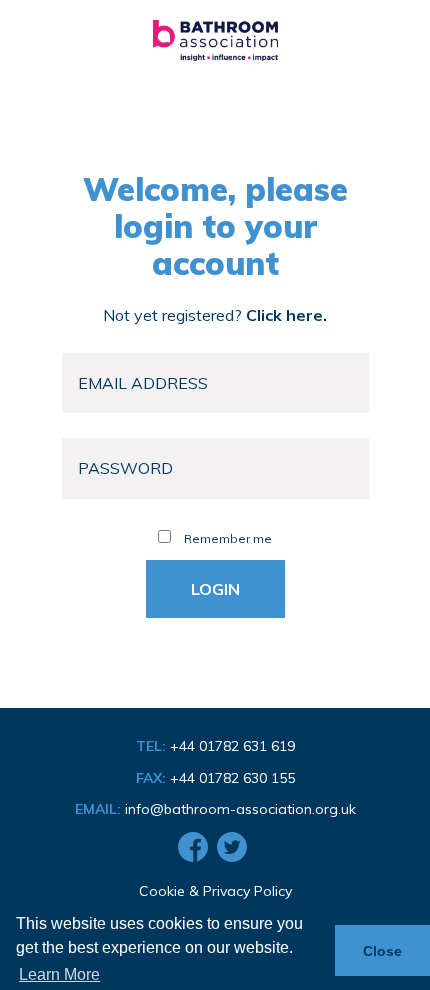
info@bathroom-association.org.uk (240, 809)
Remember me (226, 538)
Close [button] (382, 951)
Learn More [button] (59, 974)
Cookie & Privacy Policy (215, 891)
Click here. (286, 315)
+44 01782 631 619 (232, 746)
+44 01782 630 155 (232, 778)
